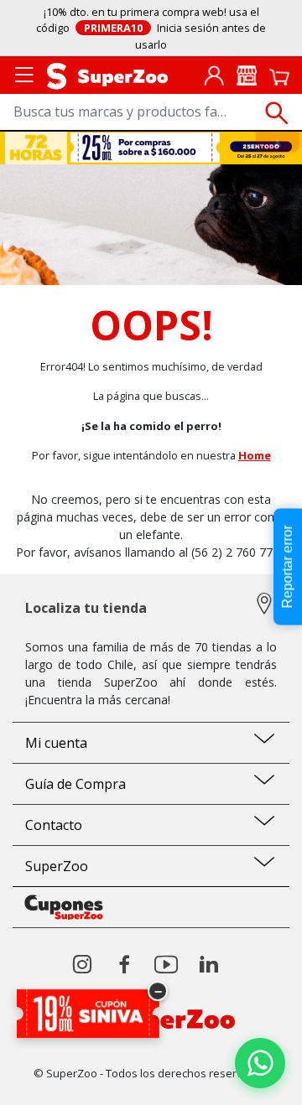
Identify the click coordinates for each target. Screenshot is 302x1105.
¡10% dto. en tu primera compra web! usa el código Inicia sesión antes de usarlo (151, 27)
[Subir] (49, 1078)
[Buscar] (276, 113)
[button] (214, 74)
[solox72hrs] (151, 147)
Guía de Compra (75, 784)
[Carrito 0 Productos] (279, 75)
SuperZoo (56, 866)
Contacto (53, 825)
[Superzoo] (107, 74)
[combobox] (151, 113)
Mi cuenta (56, 743)
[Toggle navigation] (24, 73)
